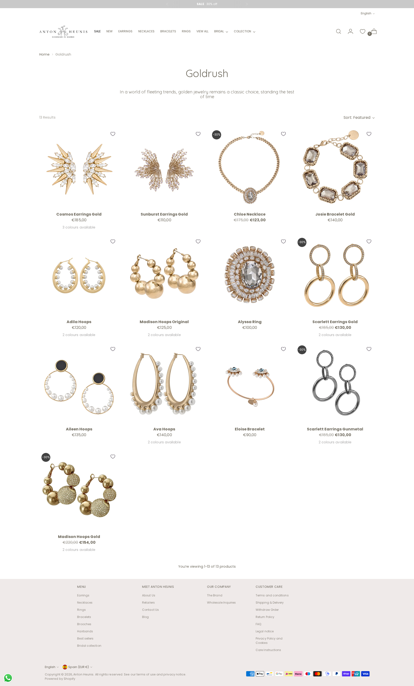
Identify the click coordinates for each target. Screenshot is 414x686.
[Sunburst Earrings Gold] (164, 167)
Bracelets (84, 617)
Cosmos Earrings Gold (79, 214)
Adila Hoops (79, 322)
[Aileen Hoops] (79, 383)
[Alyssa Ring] (249, 275)
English (366, 13)
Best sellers (85, 638)
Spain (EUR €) (78, 667)
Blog (145, 617)
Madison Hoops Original (164, 322)
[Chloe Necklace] (249, 167)
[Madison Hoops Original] (164, 275)
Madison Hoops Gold (79, 536)
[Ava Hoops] (164, 383)
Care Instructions (268, 650)
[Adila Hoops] (79, 275)
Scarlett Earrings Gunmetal (335, 429)
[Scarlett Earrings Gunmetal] (335, 383)
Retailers (148, 602)
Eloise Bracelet (250, 429)
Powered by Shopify (60, 679)
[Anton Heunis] (63, 31)
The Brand (214, 595)
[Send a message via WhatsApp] (8, 678)
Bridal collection (89, 646)
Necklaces (84, 602)
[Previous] (167, 4)
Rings (81, 610)
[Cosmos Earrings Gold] (79, 167)
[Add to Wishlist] (113, 134)
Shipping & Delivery (270, 602)
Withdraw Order (267, 610)
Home (44, 54)
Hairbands (85, 631)
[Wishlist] (362, 31)
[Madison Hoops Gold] (79, 490)
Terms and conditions (272, 595)
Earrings (83, 595)
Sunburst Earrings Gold (164, 214)
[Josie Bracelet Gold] (335, 167)
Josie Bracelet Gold (335, 214)
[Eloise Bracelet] (249, 383)
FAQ (258, 624)
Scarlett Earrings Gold (335, 322)
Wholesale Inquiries (221, 602)
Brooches (84, 624)
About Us (148, 595)
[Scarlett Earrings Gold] (335, 275)
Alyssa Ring (250, 322)
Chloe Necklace (249, 214)
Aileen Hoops (79, 429)
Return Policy (265, 617)
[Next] (247, 4)
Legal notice (265, 631)
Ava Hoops (164, 429)
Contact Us (150, 610)
